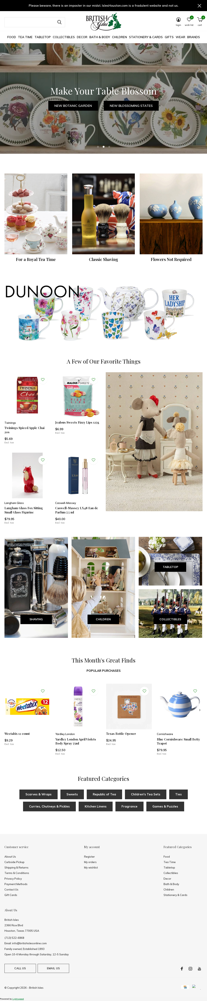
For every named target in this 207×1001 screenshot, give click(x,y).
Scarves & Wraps (38, 794)
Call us (20, 968)
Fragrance (129, 806)
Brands (193, 37)
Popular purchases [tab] (104, 671)
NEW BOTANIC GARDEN (73, 106)
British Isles (36, 987)
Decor (82, 37)
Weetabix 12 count (17, 734)
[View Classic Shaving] (103, 213)
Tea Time (25, 37)
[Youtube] (199, 968)
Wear (180, 37)
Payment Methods (15, 884)
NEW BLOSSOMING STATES (131, 106)
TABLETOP (170, 567)
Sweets (72, 794)
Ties (178, 794)
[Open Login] (42, 379)
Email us (53, 968)
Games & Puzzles (165, 806)
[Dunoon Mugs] (103, 314)
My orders (90, 862)
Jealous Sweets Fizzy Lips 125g (77, 422)
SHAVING (36, 619)
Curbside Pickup (14, 862)
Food (11, 37)
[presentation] (7, 710)
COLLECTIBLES (170, 619)
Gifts (169, 37)
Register (89, 856)
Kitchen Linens (96, 806)
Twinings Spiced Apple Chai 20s (24, 430)
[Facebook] (182, 968)
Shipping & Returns (16, 867)
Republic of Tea (104, 794)
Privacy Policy (13, 878)
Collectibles (64, 37)
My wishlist (91, 867)
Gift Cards (10, 895)
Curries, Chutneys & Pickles (49, 806)
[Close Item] (199, 5)
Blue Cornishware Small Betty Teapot (178, 741)
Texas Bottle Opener (121, 734)
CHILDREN (103, 619)
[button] (98, 146)
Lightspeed (18, 999)
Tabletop (43, 37)
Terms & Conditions (16, 873)
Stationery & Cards (146, 37)
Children (119, 37)
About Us (10, 856)
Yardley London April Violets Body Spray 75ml (75, 741)
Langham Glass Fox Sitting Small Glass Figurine (23, 510)
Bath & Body (99, 37)
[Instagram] (190, 968)
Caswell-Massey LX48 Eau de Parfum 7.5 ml (76, 510)
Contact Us (11, 889)
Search (59, 22)
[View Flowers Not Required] (171, 213)
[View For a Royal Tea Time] (35, 213)
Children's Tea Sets (145, 794)
